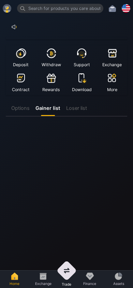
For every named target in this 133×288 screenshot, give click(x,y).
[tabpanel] (67, 119)
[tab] (21, 108)
